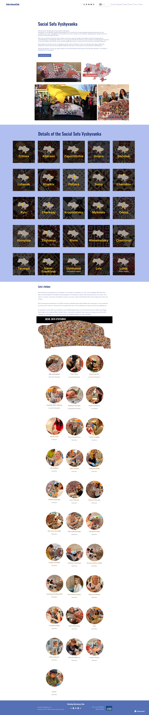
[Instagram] (93, 4)
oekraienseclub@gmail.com (44, 707)
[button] (24, 152)
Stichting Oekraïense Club (75, 704)
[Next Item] (126, 102)
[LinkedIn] (89, 4)
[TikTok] (86, 4)
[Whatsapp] (84, 4)
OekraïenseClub (12, 4)
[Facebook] (91, 4)
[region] (54, 367)
